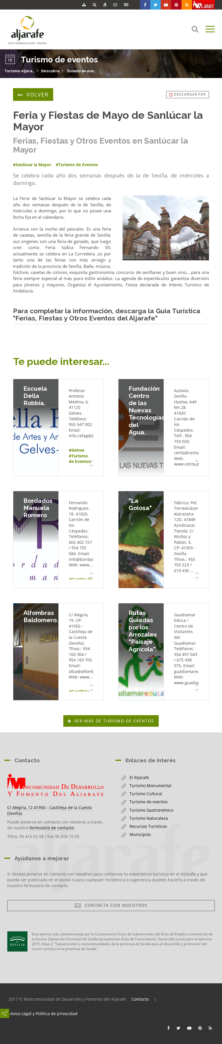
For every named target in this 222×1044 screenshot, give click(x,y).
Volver (37, 94)
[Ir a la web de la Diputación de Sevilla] (17, 941)
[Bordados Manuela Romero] (35, 539)
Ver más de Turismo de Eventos (114, 721)
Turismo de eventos (81, 71)
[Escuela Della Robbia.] (35, 427)
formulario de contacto (51, 827)
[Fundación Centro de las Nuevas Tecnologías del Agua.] (141, 427)
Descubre (50, 71)
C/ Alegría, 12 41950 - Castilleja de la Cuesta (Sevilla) (49, 810)
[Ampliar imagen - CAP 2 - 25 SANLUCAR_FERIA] (166, 227)
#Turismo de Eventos (80, 458)
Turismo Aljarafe (19, 71)
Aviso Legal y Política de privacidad (43, 1013)
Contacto (140, 999)
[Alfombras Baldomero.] (35, 651)
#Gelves (76, 450)
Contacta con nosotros (115, 905)
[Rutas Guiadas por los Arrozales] (141, 651)
